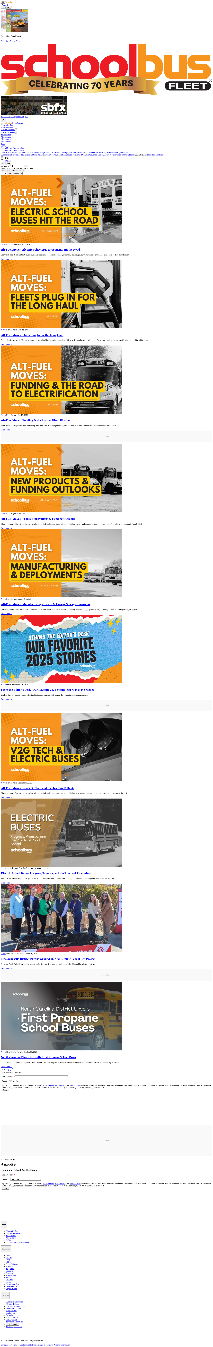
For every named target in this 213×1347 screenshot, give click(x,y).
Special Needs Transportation (12, 148)
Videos (19, 152)
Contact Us (80, 155)
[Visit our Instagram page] (12, 1165)
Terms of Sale (28, 1345)
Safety (3, 144)
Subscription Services (9, 155)
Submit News (70, 155)
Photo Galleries (28, 152)
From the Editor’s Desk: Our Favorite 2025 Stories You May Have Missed (47, 689)
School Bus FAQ (98, 155)
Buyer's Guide (122, 152)
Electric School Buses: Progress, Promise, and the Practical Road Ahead (46, 873)
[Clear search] (27, 166)
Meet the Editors (24, 155)
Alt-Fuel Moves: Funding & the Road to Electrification (36, 420)
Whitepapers (66, 152)
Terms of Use (17, 1345)
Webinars (80, 152)
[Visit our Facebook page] (2, 1165)
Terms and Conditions (125, 155)
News (18, 2)
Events (74, 152)
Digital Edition (15, 41)
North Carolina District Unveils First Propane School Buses (38, 1057)
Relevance (18, 173)
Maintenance (6, 135)
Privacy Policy (111, 155)
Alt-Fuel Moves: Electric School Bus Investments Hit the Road (40, 249)
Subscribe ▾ (6, 7)
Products (37, 152)
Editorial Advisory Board (40, 155)
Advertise (88, 155)
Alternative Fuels (7, 125)
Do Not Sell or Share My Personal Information (52, 1345)
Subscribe (5, 41)
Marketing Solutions (155, 155)
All (3, 171)
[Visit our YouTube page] (9, 1165)
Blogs (14, 152)
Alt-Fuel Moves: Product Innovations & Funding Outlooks (38, 518)
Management (6, 139)
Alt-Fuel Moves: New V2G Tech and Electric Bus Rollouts (37, 788)
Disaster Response (8, 130)
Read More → (6, 259)
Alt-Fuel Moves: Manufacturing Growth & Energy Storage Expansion (45, 604)
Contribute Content (57, 155)
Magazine (44, 152)
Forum (86, 152)
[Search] (25, 166)
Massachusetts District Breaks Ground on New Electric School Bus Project (48, 958)
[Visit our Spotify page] (14, 1165)
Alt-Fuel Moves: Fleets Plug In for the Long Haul (32, 335)
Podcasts (51, 152)
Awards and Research (97, 152)
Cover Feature (10, 2)
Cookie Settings (140, 155)
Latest (10, 173)
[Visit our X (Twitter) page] (7, 1165)
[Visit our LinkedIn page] (4, 1165)
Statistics (58, 152)
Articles (24, 2)
